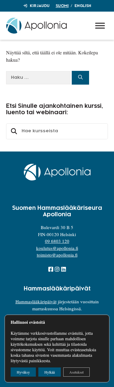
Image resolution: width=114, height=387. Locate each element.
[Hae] (80, 78)
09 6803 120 (57, 241)
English (82, 6)
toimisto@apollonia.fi (57, 255)
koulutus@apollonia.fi (57, 248)
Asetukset (76, 372)
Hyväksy (23, 372)
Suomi (62, 6)
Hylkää (49, 372)
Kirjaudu (40, 6)
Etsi (13, 131)
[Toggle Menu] (100, 25)
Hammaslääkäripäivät (36, 301)
